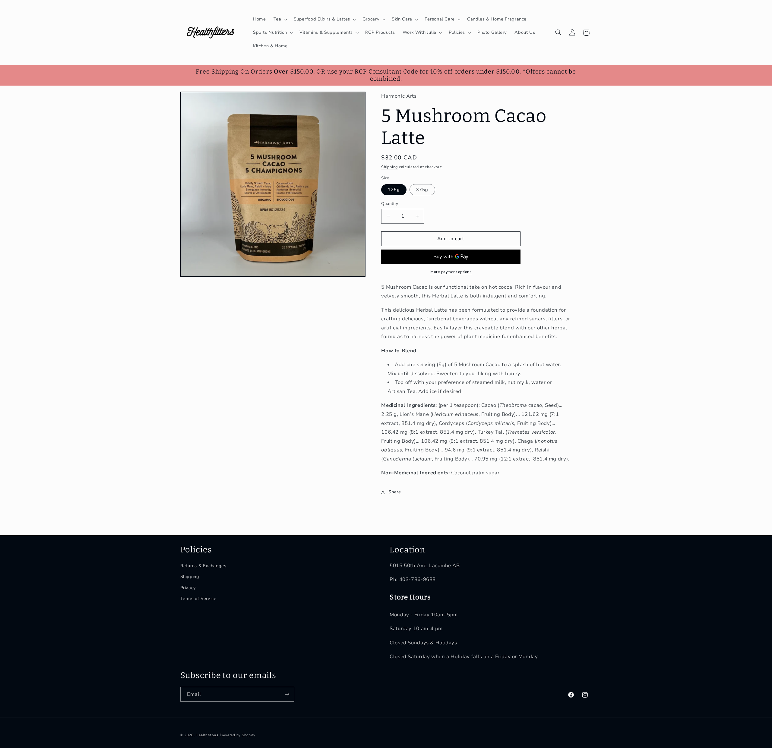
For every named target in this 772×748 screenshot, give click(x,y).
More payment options (451, 271)
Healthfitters (207, 735)
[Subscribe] (287, 694)
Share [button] (394, 492)
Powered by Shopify (237, 735)
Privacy (188, 588)
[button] (280, 19)
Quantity (389, 203)
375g (422, 190)
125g (394, 190)
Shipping (389, 166)
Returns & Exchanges (203, 566)
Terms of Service (198, 599)
